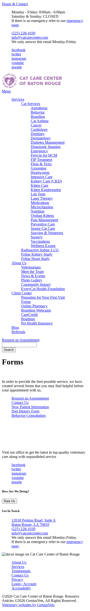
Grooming (38, 168)
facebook (18, 50)
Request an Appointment (20, 340)
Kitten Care (39, 185)
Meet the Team (32, 272)
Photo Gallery (31, 280)
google (17, 67)
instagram (19, 58)
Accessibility (21, 588)
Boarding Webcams (36, 310)
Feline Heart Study (35, 259)
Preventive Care (43, 224)
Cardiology (39, 129)
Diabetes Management (48, 142)
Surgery (37, 237)
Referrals (18, 332)
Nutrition (37, 211)
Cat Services (30, 104)
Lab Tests (38, 194)
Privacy (17, 580)
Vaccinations (40, 241)
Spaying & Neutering (47, 233)
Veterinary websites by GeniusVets (28, 605)
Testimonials (21, 571)
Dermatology (41, 138)
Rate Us (9, 501)
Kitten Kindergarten (46, 190)
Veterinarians (31, 267)
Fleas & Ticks (41, 164)
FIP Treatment (41, 160)
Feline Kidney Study (37, 254)
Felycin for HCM (44, 155)
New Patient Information (30, 407)
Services (18, 99)
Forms (26, 302)
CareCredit (29, 315)
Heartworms (40, 173)
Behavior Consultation (29, 415)
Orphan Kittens (42, 216)
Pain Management (44, 220)
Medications (40, 203)
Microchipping (42, 207)
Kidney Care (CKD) (46, 181)
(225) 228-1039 (23, 33)
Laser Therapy (42, 198)
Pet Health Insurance (37, 323)
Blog (15, 327)
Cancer (36, 125)
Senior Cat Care (43, 228)
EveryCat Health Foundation (43, 289)
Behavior (38, 112)
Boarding (38, 117)
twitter (16, 54)
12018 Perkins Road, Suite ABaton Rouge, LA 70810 (34, 522)
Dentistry (38, 134)
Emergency (39, 151)
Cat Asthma (39, 121)
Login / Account (24, 584)
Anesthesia (39, 108)
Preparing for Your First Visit (43, 297)
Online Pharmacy (34, 306)
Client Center (22, 293)
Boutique (28, 319)
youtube (18, 63)
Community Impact (35, 284)
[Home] (32, 87)
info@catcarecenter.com (30, 37)
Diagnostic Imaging (45, 147)
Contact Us (20, 403)
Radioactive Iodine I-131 (40, 250)
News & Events (33, 276)
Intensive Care (42, 177)
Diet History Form (25, 411)
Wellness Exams (43, 246)
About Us (19, 263)
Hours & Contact (15, 4)
